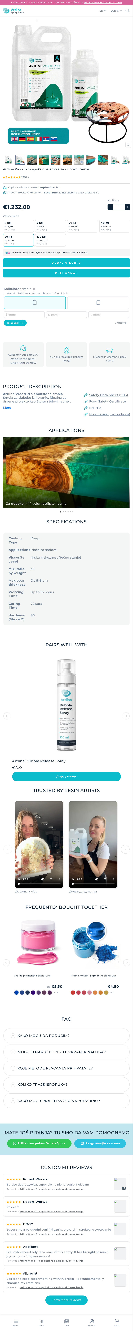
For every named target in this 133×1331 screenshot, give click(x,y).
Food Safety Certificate (107, 401)
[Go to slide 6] (72, 511)
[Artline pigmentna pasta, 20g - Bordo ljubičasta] (44, 992)
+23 (56, 992)
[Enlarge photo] (120, 1206)
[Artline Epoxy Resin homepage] (13, 11)
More (7, 408)
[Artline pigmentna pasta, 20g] (38, 944)
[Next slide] (126, 716)
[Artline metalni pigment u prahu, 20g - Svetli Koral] (84, 992)
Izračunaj (13, 322)
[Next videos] (125, 849)
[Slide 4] (25, 896)
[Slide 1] (16, 896)
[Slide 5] (28, 896)
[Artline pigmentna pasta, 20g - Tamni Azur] (27, 992)
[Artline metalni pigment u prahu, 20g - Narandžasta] (95, 992)
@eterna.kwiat (26, 891)
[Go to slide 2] (63, 511)
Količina (113, 200)
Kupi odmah (66, 273)
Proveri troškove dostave (24, 192)
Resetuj (122, 322)
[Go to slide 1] (60, 511)
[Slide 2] (19, 896)
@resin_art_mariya (83, 891)
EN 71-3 (95, 408)
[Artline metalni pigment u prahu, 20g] (95, 944)
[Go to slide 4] (68, 511)
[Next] (126, 962)
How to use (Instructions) (109, 414)
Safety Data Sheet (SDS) (108, 395)
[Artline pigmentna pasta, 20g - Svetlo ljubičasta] (49, 992)
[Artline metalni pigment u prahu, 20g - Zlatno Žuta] (106, 992)
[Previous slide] (6, 716)
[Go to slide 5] (70, 511)
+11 (111, 992)
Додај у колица (66, 776)
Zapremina (11, 216)
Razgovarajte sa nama (103, 1143)
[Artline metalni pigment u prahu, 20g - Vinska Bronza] (78, 992)
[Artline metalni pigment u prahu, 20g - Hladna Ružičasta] (89, 992)
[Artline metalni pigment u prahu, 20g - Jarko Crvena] (73, 992)
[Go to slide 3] (65, 511)
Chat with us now (23, 362)
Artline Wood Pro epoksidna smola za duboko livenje (51, 1189)
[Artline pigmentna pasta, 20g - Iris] (38, 992)
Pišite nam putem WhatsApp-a (41, 1143)
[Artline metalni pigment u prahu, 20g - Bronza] (100, 992)
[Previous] (6, 962)
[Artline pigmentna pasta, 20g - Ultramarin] (33, 992)
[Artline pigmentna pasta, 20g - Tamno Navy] (16, 992)
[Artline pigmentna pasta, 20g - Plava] (22, 992)
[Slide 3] (22, 896)
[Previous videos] (7, 849)
